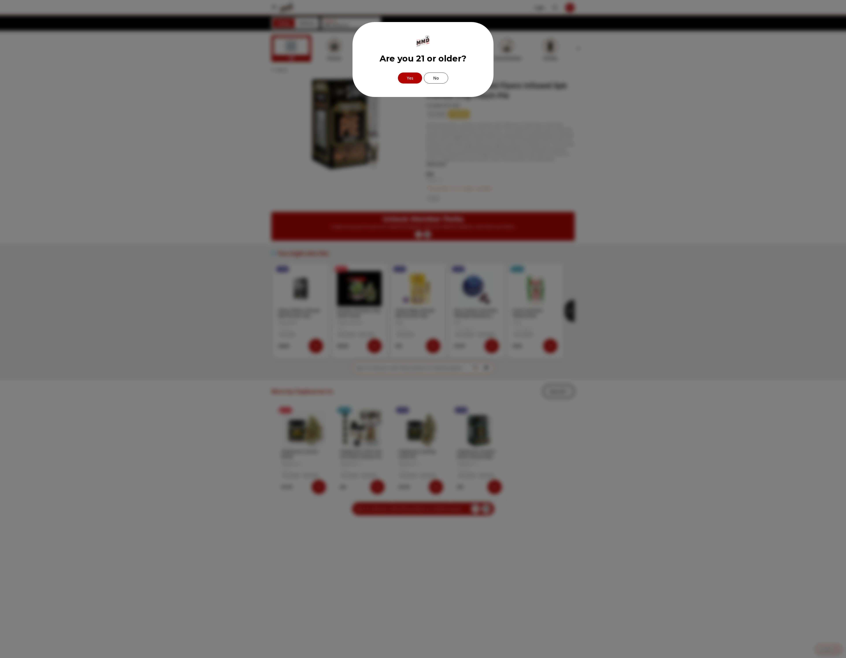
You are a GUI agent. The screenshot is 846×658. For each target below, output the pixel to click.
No (436, 78)
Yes (410, 78)
